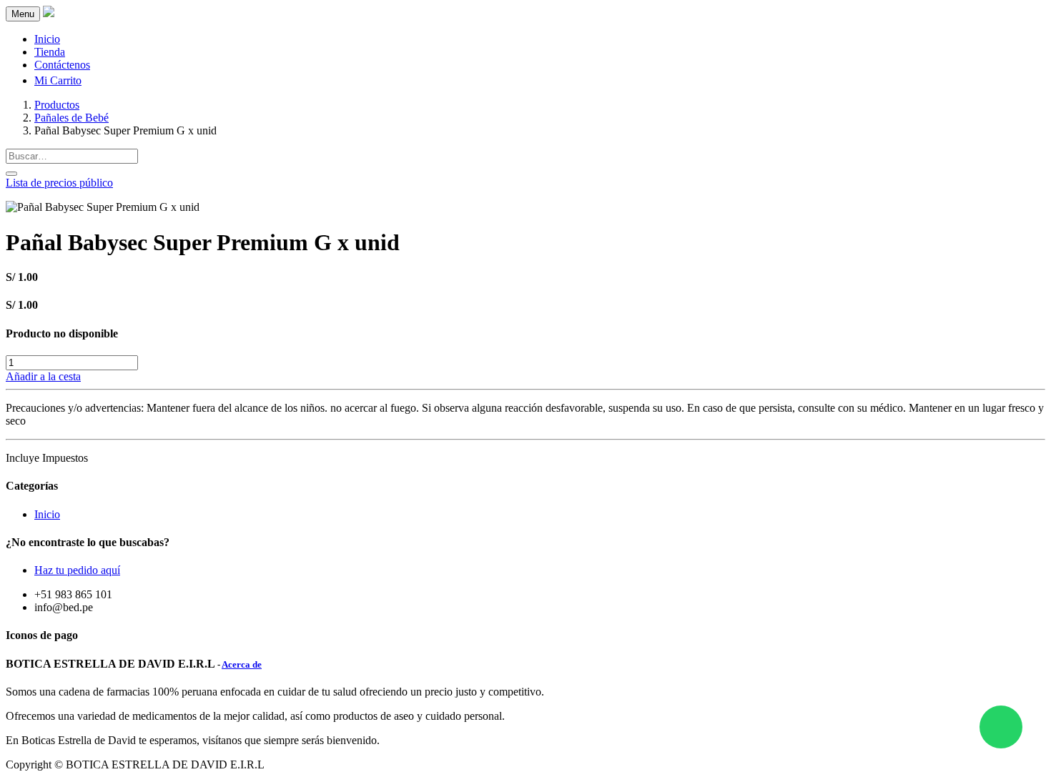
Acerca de (242, 664)
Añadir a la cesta (43, 376)
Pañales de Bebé (71, 118)
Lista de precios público (59, 183)
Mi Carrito (58, 80)
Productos (56, 105)
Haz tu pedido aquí (77, 570)
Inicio (47, 514)
